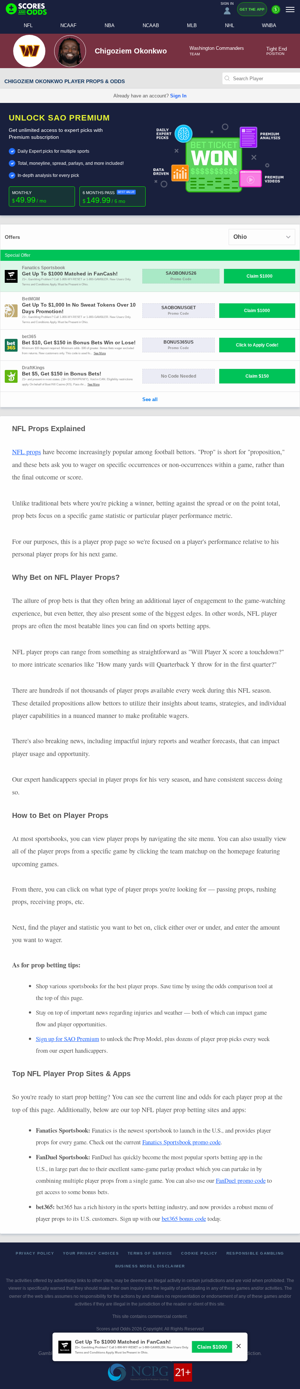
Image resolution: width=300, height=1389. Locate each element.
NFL (28, 25)
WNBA (269, 25)
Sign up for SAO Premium (67, 1038)
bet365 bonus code (184, 1218)
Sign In (178, 96)
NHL (229, 25)
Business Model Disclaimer (150, 1266)
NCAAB (151, 25)
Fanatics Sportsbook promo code (181, 1142)
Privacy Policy (35, 1253)
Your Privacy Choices (91, 1253)
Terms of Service (150, 1253)
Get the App (252, 9)
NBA (110, 25)
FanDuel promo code (241, 1180)
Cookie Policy (199, 1253)
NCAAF (68, 25)
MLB (192, 25)
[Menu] (290, 9)
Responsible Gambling (255, 1253)
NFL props (26, 451)
